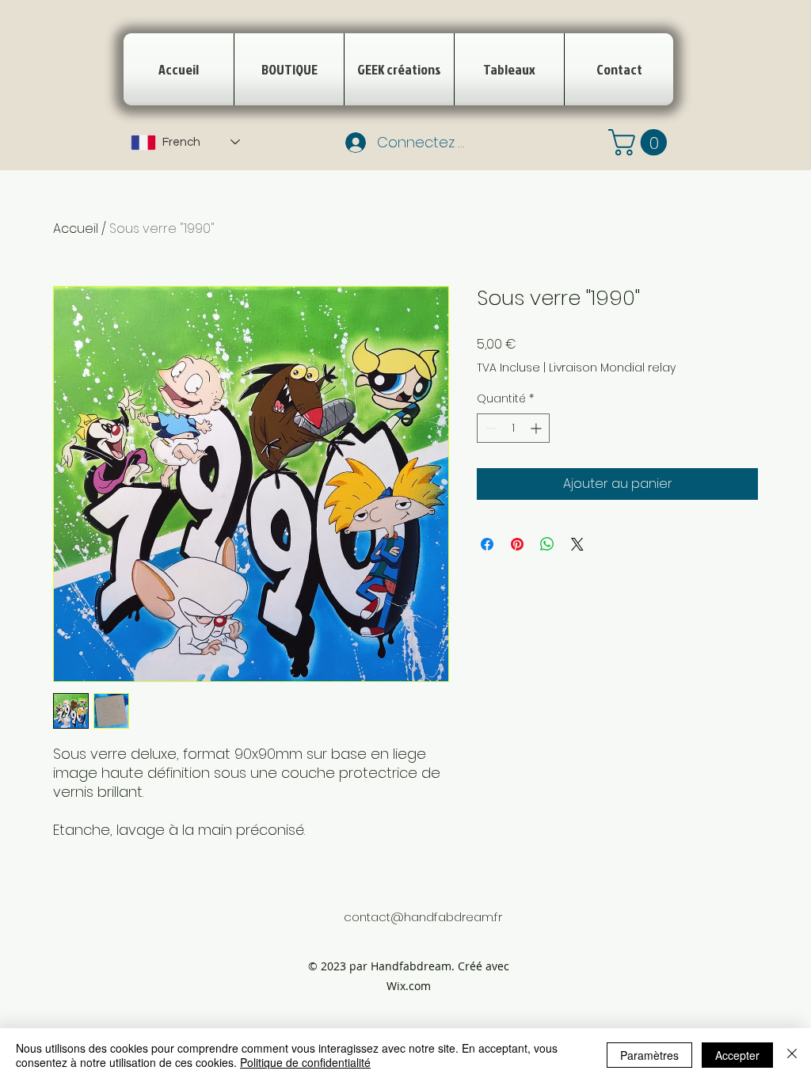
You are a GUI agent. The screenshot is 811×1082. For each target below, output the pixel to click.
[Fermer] (791, 1055)
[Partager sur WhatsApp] (547, 544)
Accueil (75, 228)
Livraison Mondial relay (612, 367)
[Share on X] (577, 544)
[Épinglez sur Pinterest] (517, 544)
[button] (640, 142)
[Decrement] (489, 428)
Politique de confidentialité (305, 1062)
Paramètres (649, 1055)
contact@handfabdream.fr (423, 917)
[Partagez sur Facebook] (487, 544)
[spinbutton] (513, 428)
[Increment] (537, 428)
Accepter (737, 1055)
